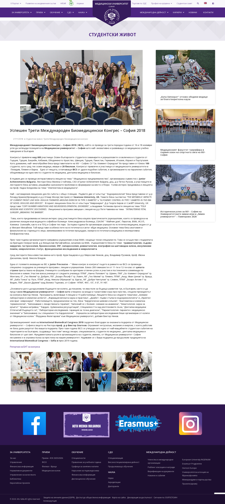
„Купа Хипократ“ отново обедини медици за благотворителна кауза (184, 98)
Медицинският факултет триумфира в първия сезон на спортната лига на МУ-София (182, 152)
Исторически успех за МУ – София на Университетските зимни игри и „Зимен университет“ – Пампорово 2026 (182, 214)
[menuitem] (205, 3)
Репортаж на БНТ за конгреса (25, 347)
